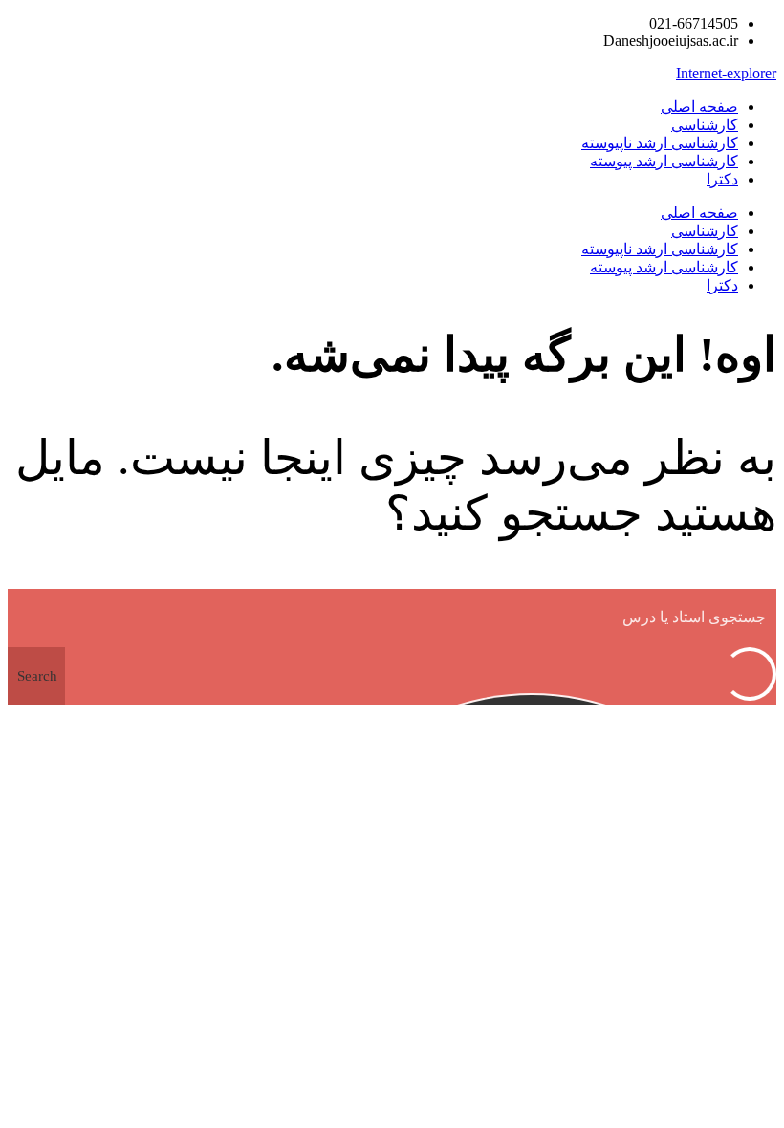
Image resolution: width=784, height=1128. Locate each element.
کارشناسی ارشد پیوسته (664, 161)
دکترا (722, 179)
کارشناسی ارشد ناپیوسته (659, 143)
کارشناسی (704, 125)
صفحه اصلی (699, 106)
